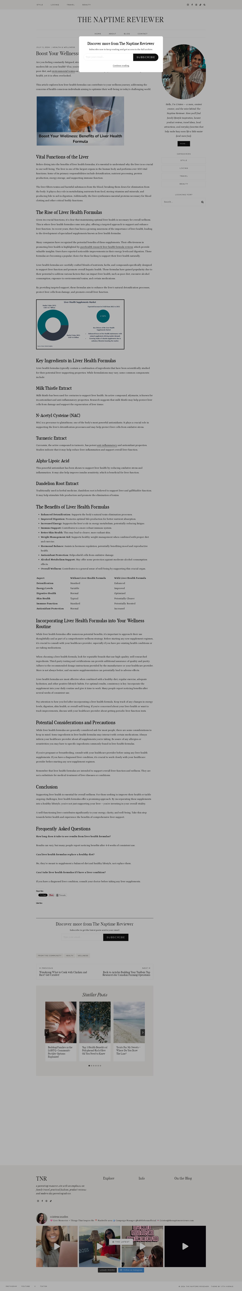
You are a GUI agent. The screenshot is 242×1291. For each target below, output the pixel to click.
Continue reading (121, 66)
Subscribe (146, 57)
